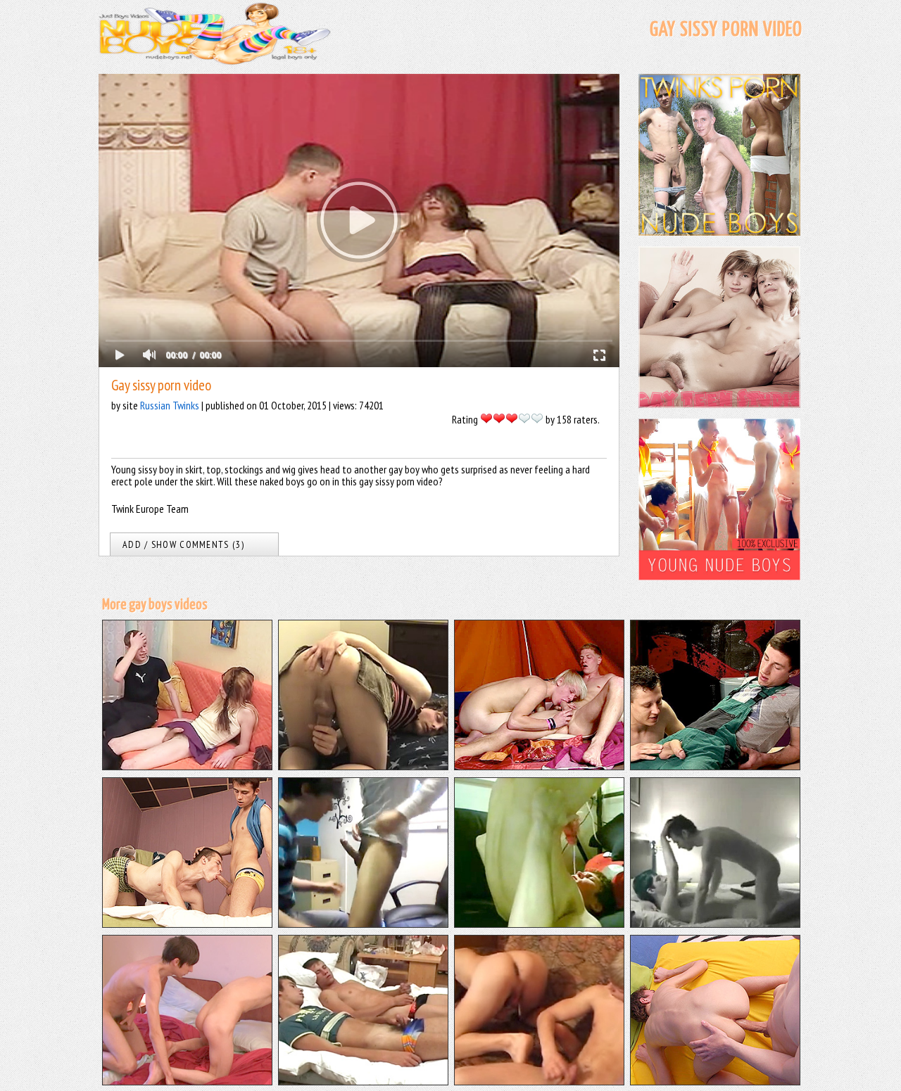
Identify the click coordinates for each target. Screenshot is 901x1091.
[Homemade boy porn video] (715, 924)
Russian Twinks (169, 405)
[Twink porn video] (363, 1081)
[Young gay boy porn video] (187, 1081)
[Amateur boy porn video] (363, 924)
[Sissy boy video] (363, 766)
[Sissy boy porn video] (187, 766)
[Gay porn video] (539, 766)
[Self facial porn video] (539, 924)
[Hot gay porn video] (715, 766)
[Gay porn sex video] (187, 924)
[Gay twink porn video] (715, 1081)
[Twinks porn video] (539, 1081)
